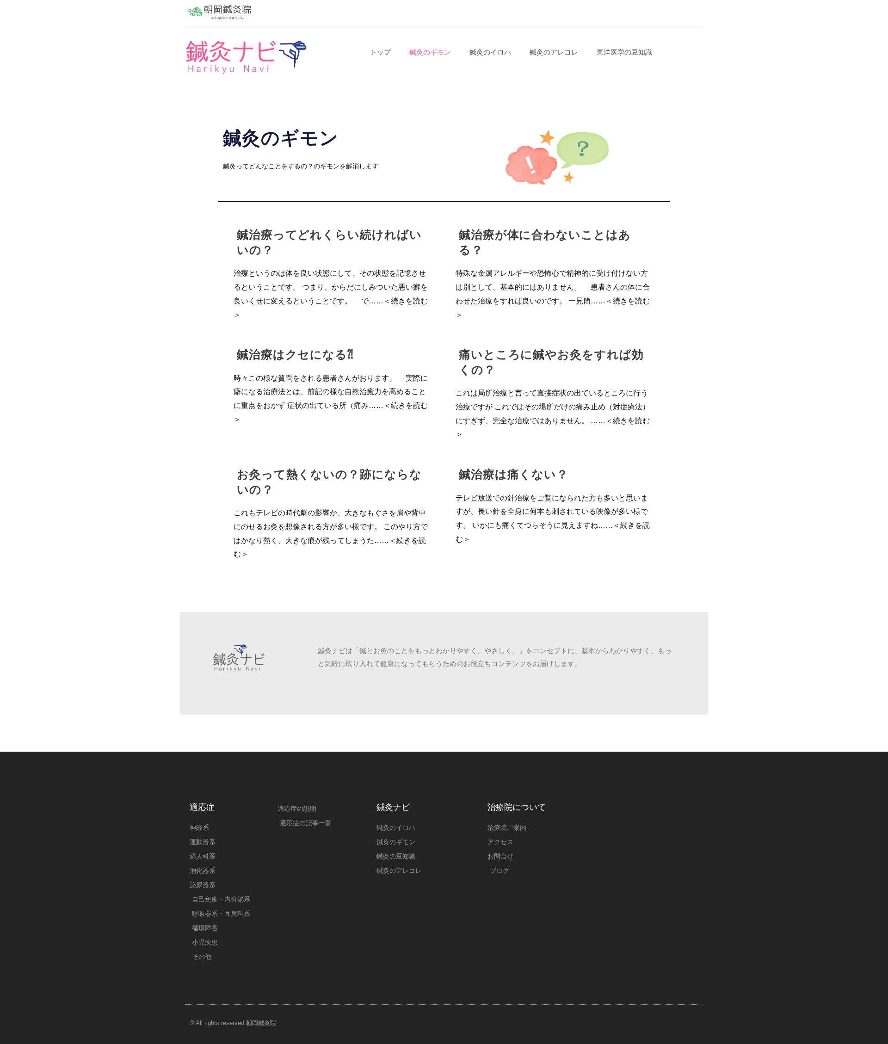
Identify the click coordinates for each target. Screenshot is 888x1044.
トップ (380, 52)
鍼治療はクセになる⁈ (295, 354)
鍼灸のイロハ (490, 52)
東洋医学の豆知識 (624, 52)
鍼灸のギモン (430, 52)
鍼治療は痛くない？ (513, 474)
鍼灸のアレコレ (554, 52)
